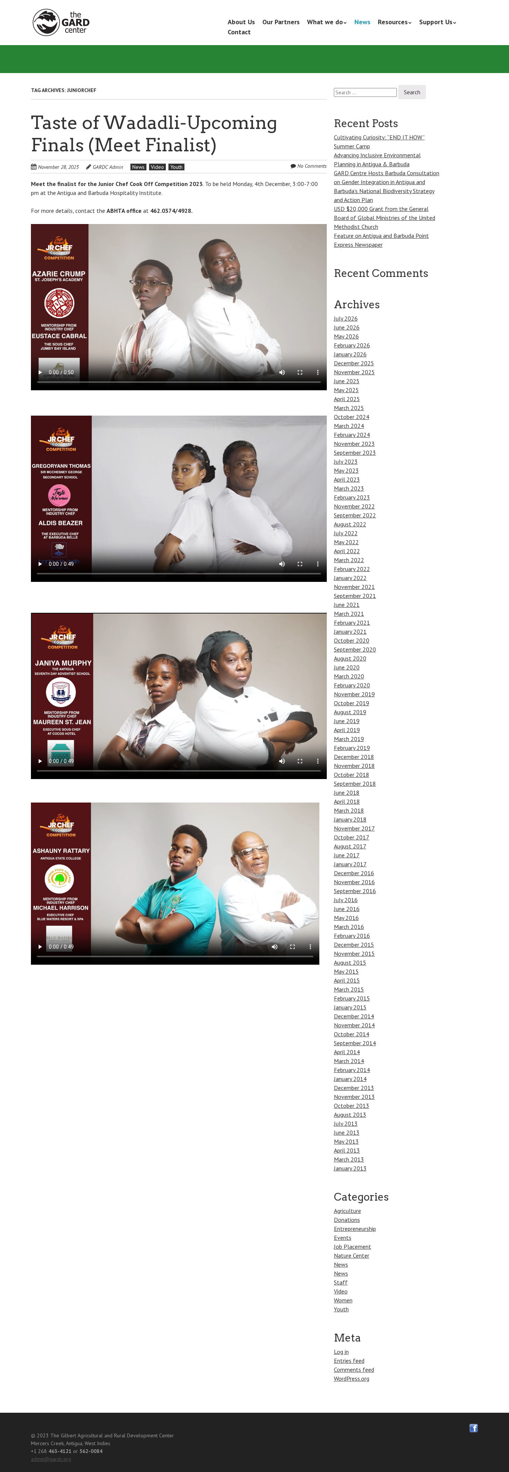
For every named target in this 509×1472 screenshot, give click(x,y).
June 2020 (347, 667)
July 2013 (346, 1123)
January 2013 (350, 1168)
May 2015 (346, 971)
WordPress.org (351, 1378)
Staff (341, 1282)
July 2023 (346, 461)
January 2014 (350, 1078)
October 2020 (351, 640)
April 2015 (347, 980)
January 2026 (350, 354)
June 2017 (347, 855)
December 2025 (354, 363)
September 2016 (355, 891)
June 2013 (347, 1132)
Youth (176, 167)
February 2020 (352, 685)
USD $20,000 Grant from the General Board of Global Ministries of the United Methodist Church (384, 217)
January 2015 (350, 1007)
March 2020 (349, 676)
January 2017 (350, 864)
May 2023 (346, 470)
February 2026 (352, 345)
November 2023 (354, 443)
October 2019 (351, 703)
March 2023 (349, 488)
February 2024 (352, 434)
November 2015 (354, 953)
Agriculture (347, 1210)
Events (342, 1237)
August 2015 (350, 962)
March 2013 (349, 1159)
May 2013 (346, 1141)
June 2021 (347, 604)
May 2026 (346, 336)
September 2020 (355, 649)
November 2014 (354, 1025)
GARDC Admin (108, 167)
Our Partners (281, 22)
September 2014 (355, 1043)
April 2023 (347, 479)
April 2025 (347, 399)
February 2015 (352, 998)
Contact (239, 32)
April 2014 (347, 1052)
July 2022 (346, 533)
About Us (241, 22)
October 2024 (351, 416)
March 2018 (349, 810)
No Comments (312, 166)
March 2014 (349, 1061)
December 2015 (354, 944)
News (362, 22)
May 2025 (346, 390)
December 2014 (354, 1016)
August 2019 (350, 712)
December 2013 (354, 1087)
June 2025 (347, 381)
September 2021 (355, 595)
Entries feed (349, 1360)
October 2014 (351, 1034)
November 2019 (354, 694)
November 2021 (354, 586)
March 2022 (349, 560)
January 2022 (350, 577)
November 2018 (354, 765)
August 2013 (350, 1114)
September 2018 (355, 783)
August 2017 (350, 846)
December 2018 (354, 756)
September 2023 (355, 452)
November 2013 (354, 1096)
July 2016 (346, 900)
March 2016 (349, 926)
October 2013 (351, 1105)
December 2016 (354, 873)
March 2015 (349, 989)
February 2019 (352, 747)
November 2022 (354, 506)
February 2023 (352, 497)
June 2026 (347, 327)
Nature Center (351, 1255)
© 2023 (40, 1435)
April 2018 (347, 801)
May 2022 (346, 542)
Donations (347, 1219)
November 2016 (354, 882)
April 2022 (347, 551)
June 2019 (347, 721)
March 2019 (349, 739)
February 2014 (352, 1070)
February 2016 (352, 935)
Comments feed (354, 1369)
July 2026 (346, 318)
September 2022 (355, 515)
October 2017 (351, 837)
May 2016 (346, 917)
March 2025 (349, 408)
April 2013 (347, 1150)
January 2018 (350, 819)
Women (343, 1300)
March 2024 (349, 425)
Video (157, 167)
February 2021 (352, 622)
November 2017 (354, 828)
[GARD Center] (63, 22)
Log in (341, 1351)
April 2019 (347, 730)
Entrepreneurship (355, 1228)
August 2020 (350, 658)
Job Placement (352, 1246)
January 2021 (350, 631)
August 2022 (350, 524)
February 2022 (352, 569)
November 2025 (354, 372)
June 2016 (347, 908)
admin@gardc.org (51, 1459)
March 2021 (349, 613)
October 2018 (351, 774)
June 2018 (347, 792)
